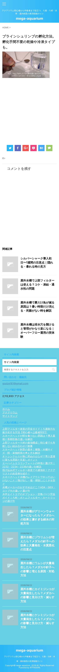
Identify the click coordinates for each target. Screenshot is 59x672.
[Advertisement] (29, 110)
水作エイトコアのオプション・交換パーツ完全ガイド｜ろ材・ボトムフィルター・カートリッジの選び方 (28, 498)
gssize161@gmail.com (15, 383)
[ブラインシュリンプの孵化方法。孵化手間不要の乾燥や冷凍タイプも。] (41, 148)
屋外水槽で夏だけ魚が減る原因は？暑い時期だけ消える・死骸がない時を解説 (37, 306)
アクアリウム (9, 412)
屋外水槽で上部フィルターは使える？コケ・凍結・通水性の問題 (37, 284)
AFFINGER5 (35, 667)
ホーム (6, 409)
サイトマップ (9, 415)
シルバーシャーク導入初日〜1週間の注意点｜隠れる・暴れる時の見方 (36, 262)
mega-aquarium (29, 18)
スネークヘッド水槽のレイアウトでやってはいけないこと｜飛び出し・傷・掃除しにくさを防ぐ (28, 480)
